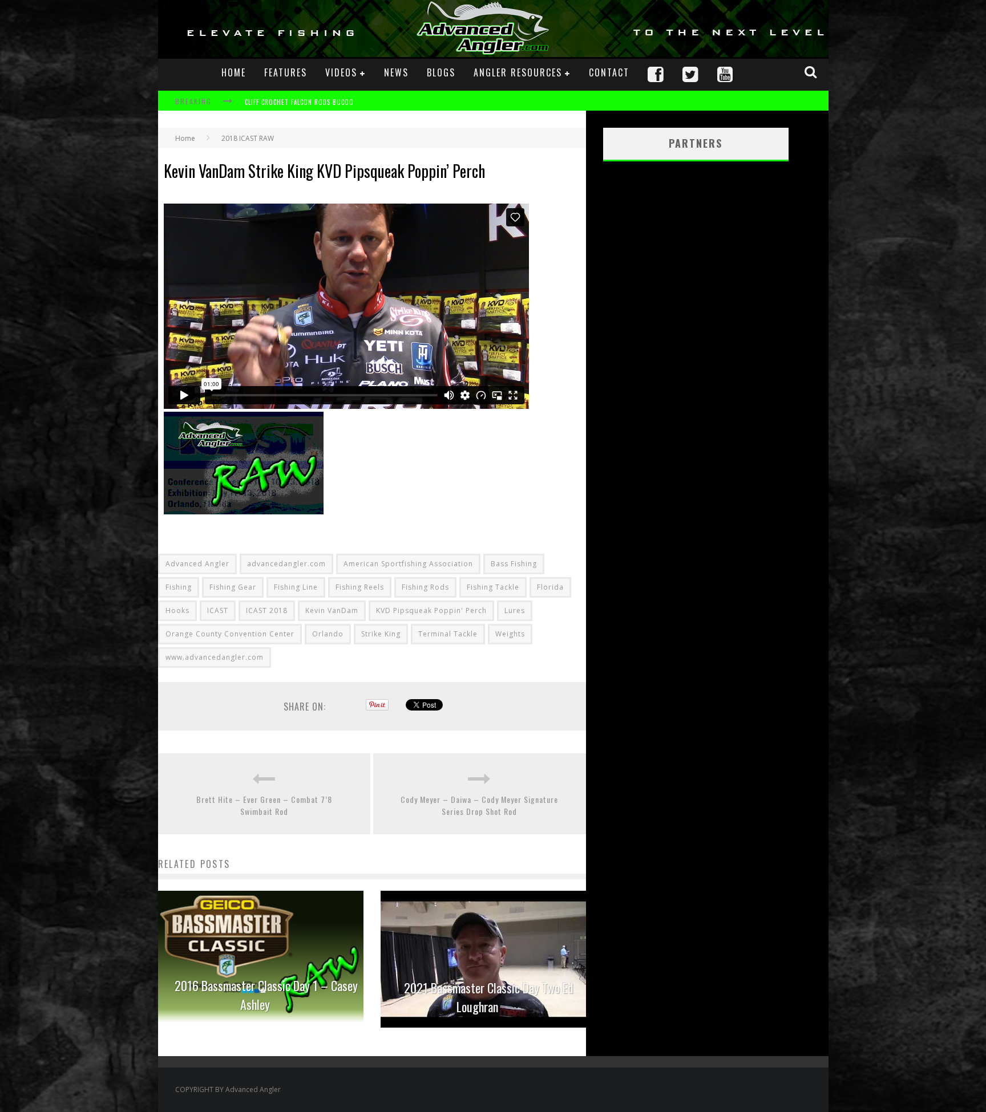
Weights (510, 634)
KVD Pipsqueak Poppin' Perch (431, 610)
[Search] (812, 72)
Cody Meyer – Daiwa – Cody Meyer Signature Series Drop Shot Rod (479, 805)
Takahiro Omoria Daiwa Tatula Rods (305, 102)
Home (233, 72)
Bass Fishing (514, 564)
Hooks (177, 610)
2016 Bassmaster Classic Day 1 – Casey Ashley (266, 994)
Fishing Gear (232, 587)
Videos (341, 72)
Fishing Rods (425, 587)
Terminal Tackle (448, 634)
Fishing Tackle (493, 587)
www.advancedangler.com (214, 657)
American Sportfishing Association (408, 564)
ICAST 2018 (267, 610)
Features (285, 72)
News (396, 72)
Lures (514, 610)
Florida (550, 587)
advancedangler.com (286, 564)
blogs (441, 72)
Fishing (178, 587)
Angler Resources (518, 72)
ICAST (217, 610)
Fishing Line (296, 587)
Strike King (381, 634)
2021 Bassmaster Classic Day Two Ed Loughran (488, 997)
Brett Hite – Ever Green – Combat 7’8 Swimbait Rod (264, 805)
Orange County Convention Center (229, 634)
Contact (609, 72)
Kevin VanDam (331, 610)
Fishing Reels (360, 587)
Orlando (328, 634)
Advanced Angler (197, 564)
